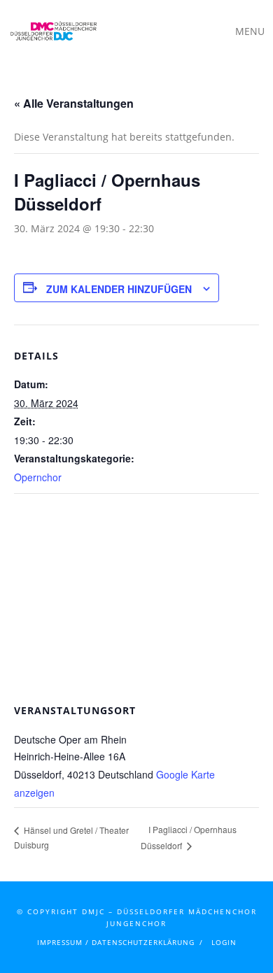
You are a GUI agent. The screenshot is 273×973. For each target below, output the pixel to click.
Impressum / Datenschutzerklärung (116, 942)
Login (224, 942)
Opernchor (38, 477)
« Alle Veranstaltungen (74, 103)
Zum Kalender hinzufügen (119, 289)
